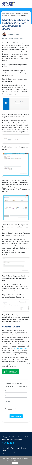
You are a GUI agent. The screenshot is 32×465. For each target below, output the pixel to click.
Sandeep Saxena (13, 34)
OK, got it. (15, 463)
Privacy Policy (18, 439)
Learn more (8, 463)
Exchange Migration (20, 348)
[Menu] (29, 4)
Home (3, 13)
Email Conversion (10, 13)
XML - (13, 439)
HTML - (9, 439)
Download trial (11, 371)
